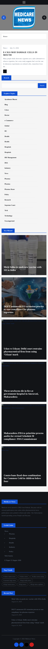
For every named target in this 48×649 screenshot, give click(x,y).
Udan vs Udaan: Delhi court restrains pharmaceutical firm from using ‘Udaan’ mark (23, 351)
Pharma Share (10, 189)
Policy (7, 194)
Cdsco (7, 110)
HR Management (10, 157)
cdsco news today (38, 576)
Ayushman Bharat (11, 99)
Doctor (7, 115)
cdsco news (24, 576)
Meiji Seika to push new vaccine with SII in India (28, 599)
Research (8, 200)
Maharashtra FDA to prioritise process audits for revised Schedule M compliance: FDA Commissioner (23, 436)
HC (6, 131)
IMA (6, 163)
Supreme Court (10, 205)
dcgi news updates (37, 584)
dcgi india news (26, 580)
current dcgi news (10, 580)
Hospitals (8, 147)
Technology (8, 216)
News (5, 48)
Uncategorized (9, 221)
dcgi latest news (9, 584)
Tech (6, 210)
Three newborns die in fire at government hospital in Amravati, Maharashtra (21, 394)
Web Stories (9, 556)
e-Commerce (9, 120)
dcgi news (23, 584)
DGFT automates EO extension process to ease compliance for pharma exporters (24, 309)
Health (7, 136)
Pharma (7, 179)
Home (5, 36)
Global (7, 126)
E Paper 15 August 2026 (13, 560)
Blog (6, 104)
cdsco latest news (9, 576)
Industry (7, 168)
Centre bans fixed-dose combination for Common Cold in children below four (22, 478)
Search (6, 78)
